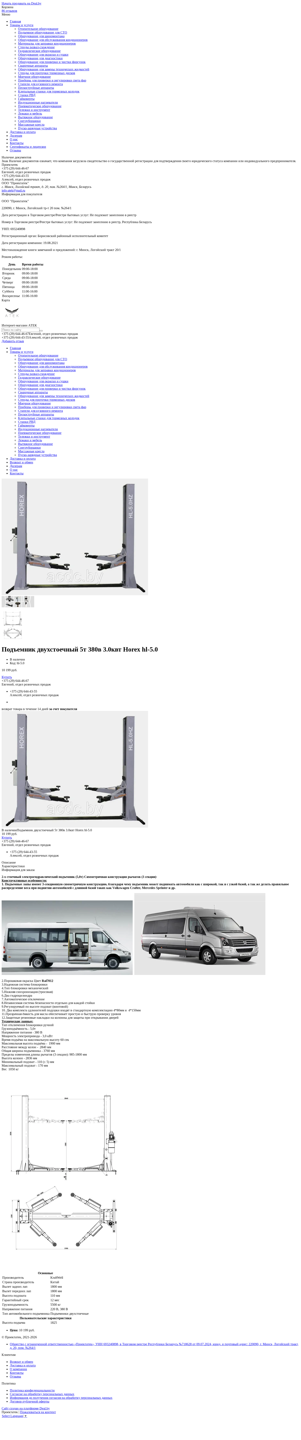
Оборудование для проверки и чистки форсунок (52, 62)
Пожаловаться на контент (38, 1412)
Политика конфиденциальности (32, 1390)
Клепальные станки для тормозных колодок (48, 91)
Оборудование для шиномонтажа (41, 36)
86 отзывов (9, 10)
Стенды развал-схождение (36, 47)
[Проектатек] (12, 321)
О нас (14, 139)
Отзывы (15, 150)
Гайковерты (26, 99)
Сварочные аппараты (33, 65)
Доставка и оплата (23, 132)
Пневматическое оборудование (39, 106)
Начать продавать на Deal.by (21, 3)
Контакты (17, 143)
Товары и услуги (21, 25)
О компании (18, 1369)
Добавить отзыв (13, 341)
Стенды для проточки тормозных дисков (46, 73)
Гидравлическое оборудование (39, 51)
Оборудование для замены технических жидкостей (53, 69)
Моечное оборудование (34, 76)
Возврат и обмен (21, 462)
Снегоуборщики (29, 121)
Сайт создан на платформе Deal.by (26, 1408)
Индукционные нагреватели (38, 102)
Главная (15, 21)
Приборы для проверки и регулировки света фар (52, 80)
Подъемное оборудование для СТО (42, 32)
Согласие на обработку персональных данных (42, 1394)
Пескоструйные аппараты (36, 87)
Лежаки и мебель (30, 113)
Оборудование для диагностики (40, 58)
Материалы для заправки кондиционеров (47, 43)
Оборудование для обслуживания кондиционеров (53, 40)
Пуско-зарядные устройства (37, 128)
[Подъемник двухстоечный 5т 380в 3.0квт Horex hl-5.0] (75, 826)
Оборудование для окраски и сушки (43, 54)
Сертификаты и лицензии (28, 146)
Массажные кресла (31, 124)
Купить (7, 677)
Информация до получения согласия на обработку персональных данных (61, 1397)
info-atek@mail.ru (13, 190)
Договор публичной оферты (29, 1401)
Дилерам (16, 135)
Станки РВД (26, 95)
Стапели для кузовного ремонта (40, 84)
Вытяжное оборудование (35, 117)
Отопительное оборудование (38, 28)
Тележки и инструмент (34, 110)
